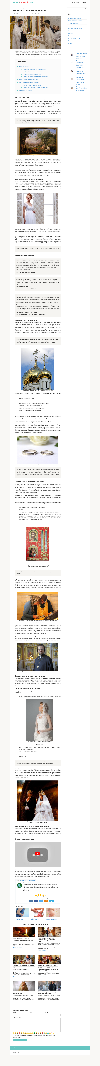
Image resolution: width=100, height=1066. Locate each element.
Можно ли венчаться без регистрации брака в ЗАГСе (36, 76)
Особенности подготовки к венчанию (29, 79)
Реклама (78, 2)
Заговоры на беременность (21, 938)
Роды (69, 35)
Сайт (46, 1012)
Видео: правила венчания (25, 90)
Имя (14, 1012)
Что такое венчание (24, 66)
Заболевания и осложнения (75, 28)
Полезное (19, 8)
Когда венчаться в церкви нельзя (32, 74)
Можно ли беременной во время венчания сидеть (36, 87)
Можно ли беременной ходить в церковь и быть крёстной (48, 966)
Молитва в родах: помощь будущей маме (24, 966)
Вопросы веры (25, 8)
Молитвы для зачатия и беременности (20, 992)
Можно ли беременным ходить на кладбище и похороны (49, 992)
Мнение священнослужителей (35, 71)
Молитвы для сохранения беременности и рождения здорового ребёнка (46, 939)
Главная (73, 2)
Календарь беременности (75, 20)
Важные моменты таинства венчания (29, 82)
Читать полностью (17, 947)
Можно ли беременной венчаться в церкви (34, 69)
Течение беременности (74, 23)
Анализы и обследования (74, 25)
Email (30, 1012)
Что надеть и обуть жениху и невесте (32, 85)
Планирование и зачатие (74, 18)
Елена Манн (23, 880)
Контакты (84, 2)
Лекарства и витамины (74, 30)
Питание (70, 33)
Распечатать (31, 880)
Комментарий (17, 1017)
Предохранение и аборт (74, 38)
